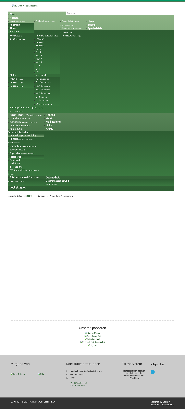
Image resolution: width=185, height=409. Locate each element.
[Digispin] (92, 345)
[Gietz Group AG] (93, 336)
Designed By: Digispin (159, 402)
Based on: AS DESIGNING (161, 405)
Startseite (28, 196)
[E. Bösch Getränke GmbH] (92, 342)
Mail (73, 378)
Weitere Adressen (79, 383)
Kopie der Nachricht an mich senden (54, 294)
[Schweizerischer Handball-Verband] (41, 374)
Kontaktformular (78, 385)
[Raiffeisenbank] (92, 339)
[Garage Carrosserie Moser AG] (92, 333)
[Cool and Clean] (18, 374)
